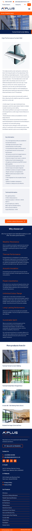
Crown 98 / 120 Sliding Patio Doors (12, 405)
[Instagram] (11, 460)
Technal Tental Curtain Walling (11, 366)
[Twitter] (7, 460)
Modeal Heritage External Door (11, 425)
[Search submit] (29, 4)
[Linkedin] (15, 460)
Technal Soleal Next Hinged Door (12, 386)
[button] (29, 8)
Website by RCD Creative (25, 529)
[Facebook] (3, 460)
